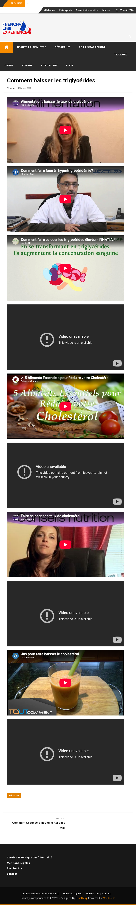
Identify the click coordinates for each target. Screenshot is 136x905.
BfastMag (81, 898)
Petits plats (65, 10)
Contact (12, 873)
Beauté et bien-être (87, 10)
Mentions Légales (18, 863)
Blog (69, 65)
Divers (8, 65)
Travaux (120, 54)
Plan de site (14, 868)
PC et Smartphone (92, 47)
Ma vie (106, 10)
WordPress (109, 898)
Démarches (62, 47)
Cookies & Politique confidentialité (29, 857)
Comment (32, 3)
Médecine (49, 10)
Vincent (11, 88)
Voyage (27, 65)
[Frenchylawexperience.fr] (6, 47)
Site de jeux (49, 65)
